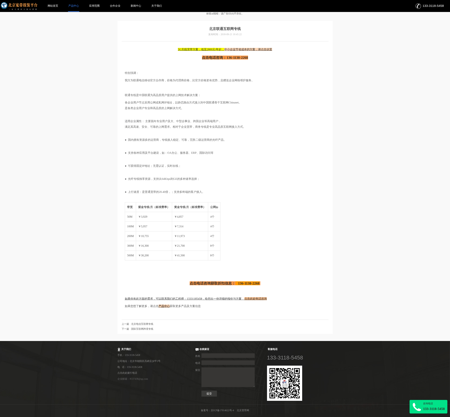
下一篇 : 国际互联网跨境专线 (137, 329)
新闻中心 (136, 5)
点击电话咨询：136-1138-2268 (225, 57)
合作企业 (115, 5)
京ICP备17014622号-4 (222, 410)
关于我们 (156, 5)
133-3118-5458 (285, 358)
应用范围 (94, 5)
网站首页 (53, 5)
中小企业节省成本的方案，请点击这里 (225, 49)
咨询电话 (428, 403)
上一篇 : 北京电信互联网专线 (137, 324)
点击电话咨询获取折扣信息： (224, 283)
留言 (197, 370)
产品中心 (73, 5)
